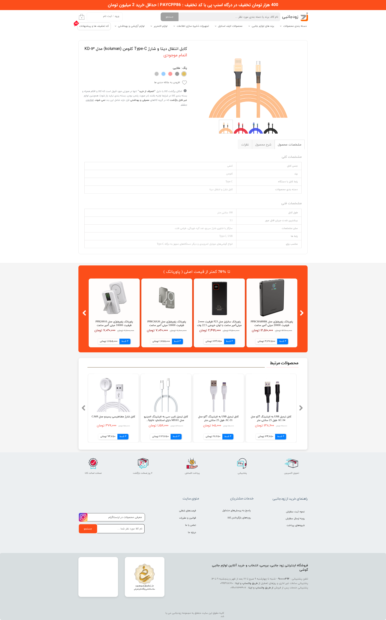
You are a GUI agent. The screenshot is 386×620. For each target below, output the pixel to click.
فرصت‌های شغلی (187, 510)
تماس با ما (190, 525)
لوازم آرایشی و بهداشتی (131, 26)
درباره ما (192, 532)
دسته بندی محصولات (295, 26)
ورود (117, 16)
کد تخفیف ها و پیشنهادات (94, 26)
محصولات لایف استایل (230, 26)
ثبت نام (107, 16)
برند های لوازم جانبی (263, 26)
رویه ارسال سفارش (295, 518)
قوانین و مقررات (187, 518)
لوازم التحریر (160, 26)
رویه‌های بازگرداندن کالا (239, 517)
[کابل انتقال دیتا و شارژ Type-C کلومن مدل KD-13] (249, 80)
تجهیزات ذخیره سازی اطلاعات (193, 26)
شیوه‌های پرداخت (296, 525)
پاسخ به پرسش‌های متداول (236, 510)
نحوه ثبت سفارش (295, 511)
